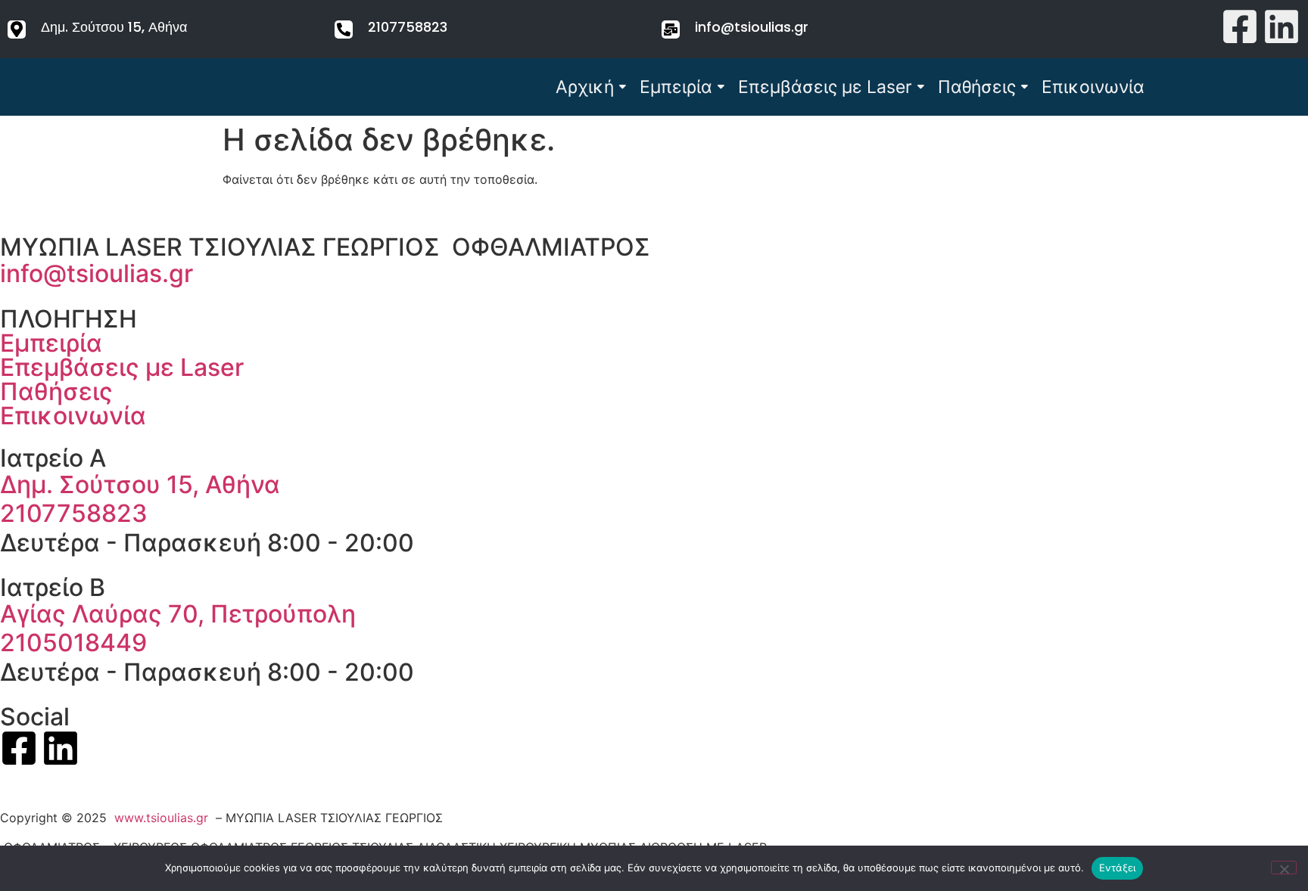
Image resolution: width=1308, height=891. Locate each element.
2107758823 (407, 26)
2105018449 (73, 642)
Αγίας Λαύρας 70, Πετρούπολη (178, 614)
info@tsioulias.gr (751, 26)
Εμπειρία (676, 87)
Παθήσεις (977, 87)
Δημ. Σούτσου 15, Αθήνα (114, 26)
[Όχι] (1284, 867)
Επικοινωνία (1093, 87)
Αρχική (585, 87)
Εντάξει (1117, 868)
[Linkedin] (1281, 29)
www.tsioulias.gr (161, 817)
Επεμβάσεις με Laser (825, 87)
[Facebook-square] (1240, 29)
